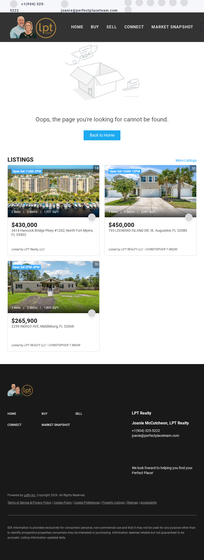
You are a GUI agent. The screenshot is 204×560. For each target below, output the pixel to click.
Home (77, 27)
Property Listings (113, 502)
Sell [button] (111, 27)
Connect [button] (134, 27)
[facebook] (135, 446)
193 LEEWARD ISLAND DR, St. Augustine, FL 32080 (147, 230)
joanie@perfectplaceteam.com (155, 436)
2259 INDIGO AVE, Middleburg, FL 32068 (42, 326)
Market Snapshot (172, 27)
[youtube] (175, 446)
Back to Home (102, 135)
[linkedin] (145, 446)
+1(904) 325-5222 (146, 431)
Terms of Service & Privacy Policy (29, 502)
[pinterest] (185, 446)
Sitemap (132, 502)
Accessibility (148, 502)
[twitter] (155, 446)
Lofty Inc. (30, 495)
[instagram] (165, 446)
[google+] (128, 9)
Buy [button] (95, 27)
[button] (24, 414)
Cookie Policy (63, 502)
